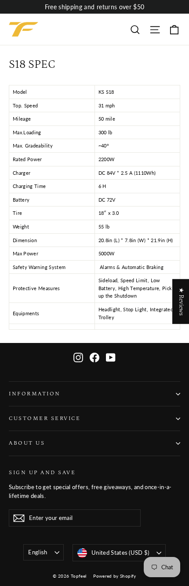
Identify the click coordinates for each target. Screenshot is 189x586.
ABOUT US (27, 443)
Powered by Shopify (114, 576)
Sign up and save (42, 472)
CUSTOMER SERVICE (44, 418)
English (37, 552)
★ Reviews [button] (181, 301)
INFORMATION (35, 394)
